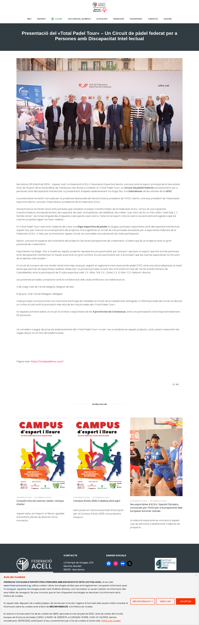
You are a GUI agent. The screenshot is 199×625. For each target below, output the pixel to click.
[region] (99, 599)
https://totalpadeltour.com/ (47, 361)
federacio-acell (44, 497)
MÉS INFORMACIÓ (141, 601)
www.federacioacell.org (17, 585)
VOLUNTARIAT (136, 19)
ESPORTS (41, 19)
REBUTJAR (165, 601)
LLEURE (58, 19)
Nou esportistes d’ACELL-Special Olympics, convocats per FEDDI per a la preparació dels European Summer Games (156, 508)
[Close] (196, 575)
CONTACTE (153, 19)
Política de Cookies (111, 620)
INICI (29, 19)
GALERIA (168, 19)
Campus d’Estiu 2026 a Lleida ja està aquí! (96, 501)
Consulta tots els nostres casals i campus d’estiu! (40, 502)
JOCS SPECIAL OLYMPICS (79, 19)
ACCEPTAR (185, 601)
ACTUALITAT (102, 19)
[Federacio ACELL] (99, 7)
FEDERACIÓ (118, 19)
